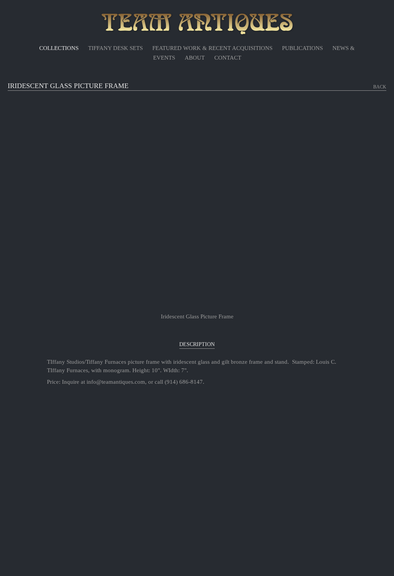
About (195, 58)
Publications (302, 48)
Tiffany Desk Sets (115, 48)
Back (379, 87)
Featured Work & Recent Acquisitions (212, 48)
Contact (227, 58)
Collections (58, 48)
